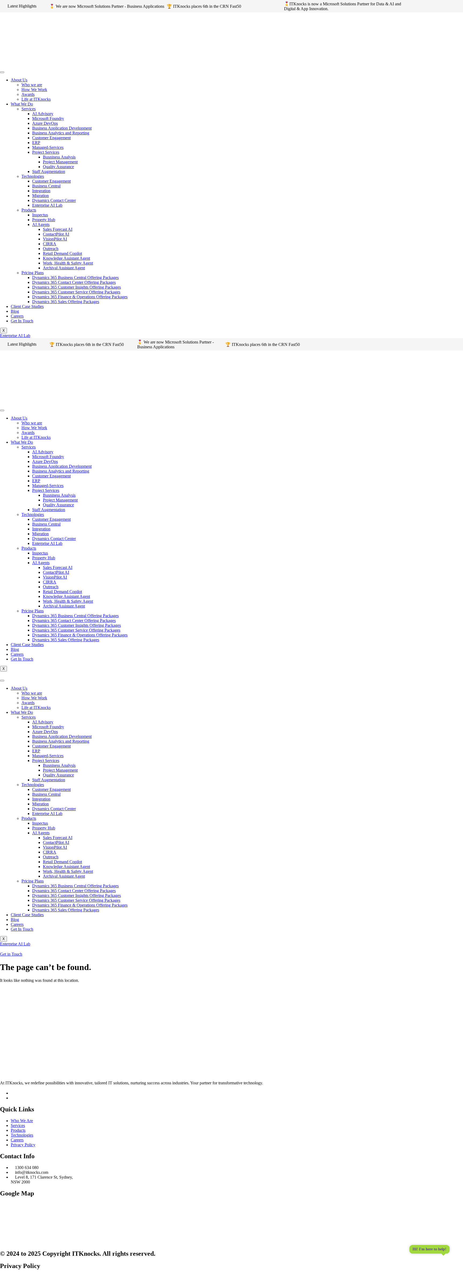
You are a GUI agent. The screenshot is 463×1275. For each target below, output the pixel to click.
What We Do (22, 104)
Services (28, 109)
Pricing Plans (32, 272)
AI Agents (41, 224)
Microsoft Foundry (48, 118)
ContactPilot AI (56, 234)
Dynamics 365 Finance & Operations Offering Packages (80, 297)
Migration (40, 195)
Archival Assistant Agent (64, 268)
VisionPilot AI (55, 239)
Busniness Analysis (59, 157)
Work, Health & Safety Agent (68, 263)
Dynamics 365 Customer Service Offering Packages (76, 292)
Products (28, 210)
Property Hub (43, 219)
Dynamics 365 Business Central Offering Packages (75, 277)
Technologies (32, 176)
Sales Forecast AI (57, 229)
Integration (41, 190)
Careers (17, 316)
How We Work (34, 89)
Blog (15, 311)
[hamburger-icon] (2, 72)
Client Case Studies (27, 306)
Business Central (46, 186)
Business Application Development (62, 128)
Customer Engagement (51, 137)
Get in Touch (11, 954)
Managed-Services (48, 147)
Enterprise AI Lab (47, 205)
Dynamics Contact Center (54, 200)
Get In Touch (22, 321)
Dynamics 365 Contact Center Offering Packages (74, 282)
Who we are (31, 84)
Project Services (45, 152)
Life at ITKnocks (36, 99)
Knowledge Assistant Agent (66, 258)
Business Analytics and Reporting (60, 133)
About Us (19, 80)
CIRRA (49, 244)
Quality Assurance (58, 166)
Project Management (60, 162)
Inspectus (40, 215)
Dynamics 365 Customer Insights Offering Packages (76, 287)
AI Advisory (42, 113)
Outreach (50, 248)
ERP (36, 142)
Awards (28, 94)
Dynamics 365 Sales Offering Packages (65, 301)
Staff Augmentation (48, 171)
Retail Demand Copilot (62, 253)
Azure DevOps (45, 123)
